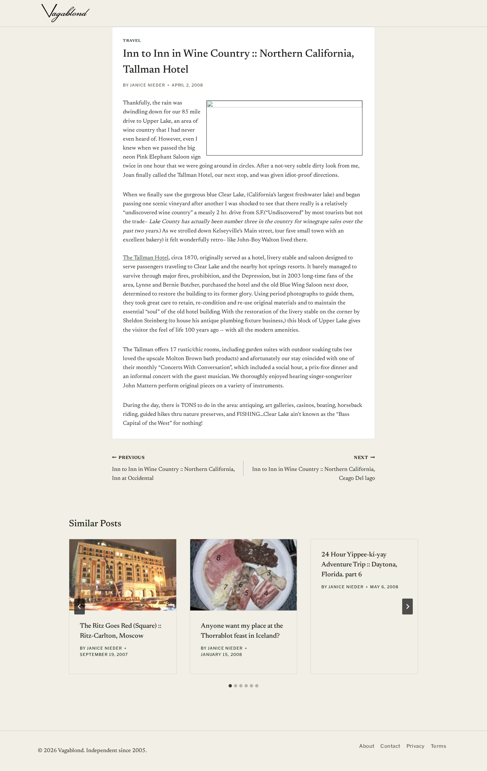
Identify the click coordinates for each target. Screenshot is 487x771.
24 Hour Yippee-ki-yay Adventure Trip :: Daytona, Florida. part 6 (359, 564)
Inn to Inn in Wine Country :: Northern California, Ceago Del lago (313, 469)
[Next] (407, 606)
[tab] (230, 685)
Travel (132, 41)
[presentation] (122, 574)
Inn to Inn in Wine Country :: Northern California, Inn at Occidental (173, 469)
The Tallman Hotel (146, 258)
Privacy (415, 746)
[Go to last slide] (79, 606)
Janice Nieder (147, 85)
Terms (438, 746)
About (366, 746)
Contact (390, 746)
